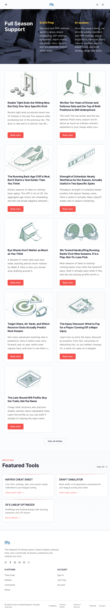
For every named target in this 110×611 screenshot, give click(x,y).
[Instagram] (15, 562)
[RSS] (29, 562)
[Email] (24, 562)
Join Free (61, 580)
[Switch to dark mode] (97, 4)
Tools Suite (10, 575)
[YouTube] (19, 562)
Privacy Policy (63, 606)
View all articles (55, 441)
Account (61, 585)
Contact (102, 606)
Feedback (53, 606)
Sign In (60, 575)
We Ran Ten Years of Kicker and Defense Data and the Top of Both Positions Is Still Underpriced (80, 106)
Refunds (93, 606)
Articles (8, 580)
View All (100, 467)
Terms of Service (77, 606)
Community (10, 585)
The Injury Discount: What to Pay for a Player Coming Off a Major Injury (80, 327)
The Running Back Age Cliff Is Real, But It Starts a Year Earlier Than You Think (29, 180)
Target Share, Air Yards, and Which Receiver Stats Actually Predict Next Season (29, 327)
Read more (15, 135)
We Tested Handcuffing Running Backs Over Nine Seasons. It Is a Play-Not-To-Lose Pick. (79, 254)
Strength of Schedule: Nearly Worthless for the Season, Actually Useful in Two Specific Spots (81, 180)
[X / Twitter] (6, 562)
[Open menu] (102, 4)
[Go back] (6, 4)
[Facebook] (10, 562)
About (7, 589)
